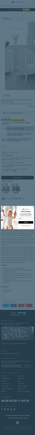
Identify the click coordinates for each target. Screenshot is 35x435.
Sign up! (26, 222)
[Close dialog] (33, 207)
